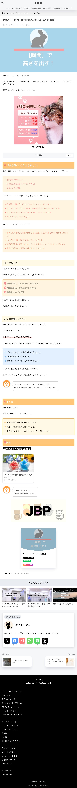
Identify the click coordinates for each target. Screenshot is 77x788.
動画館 (4, 737)
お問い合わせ (57, 8)
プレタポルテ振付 (8, 752)
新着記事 (35, 781)
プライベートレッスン (10, 729)
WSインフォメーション (11, 707)
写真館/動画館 (36, 8)
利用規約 (42, 781)
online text (68, 8)
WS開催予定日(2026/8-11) (12, 714)
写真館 (4, 733)
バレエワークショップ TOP (12, 691)
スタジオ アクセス (9, 711)
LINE (37, 644)
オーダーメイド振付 (9, 756)
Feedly (29, 644)
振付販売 (26, 8)
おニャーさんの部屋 (21, 573)
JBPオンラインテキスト (11, 741)
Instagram (22, 644)
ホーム (7, 8)
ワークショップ (16, 8)
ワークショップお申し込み (12, 703)
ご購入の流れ (7, 763)
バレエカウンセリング (10, 726)
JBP (39, 3)
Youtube (42, 683)
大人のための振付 (8, 748)
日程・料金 (6, 695)
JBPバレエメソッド (9, 722)
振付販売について (8, 760)
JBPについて (47, 8)
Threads (45, 644)
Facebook (14, 644)
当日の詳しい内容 (8, 699)
